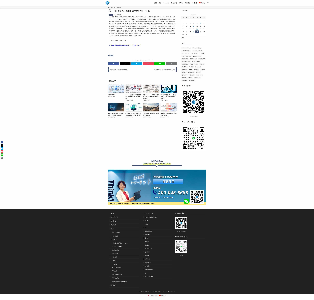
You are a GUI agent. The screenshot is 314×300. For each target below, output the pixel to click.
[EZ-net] (107, 3)
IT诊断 (114, 260)
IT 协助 (189, 48)
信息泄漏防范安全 (186, 61)
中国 (183, 56)
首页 (112, 213)
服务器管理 (184, 69)
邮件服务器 (184, 80)
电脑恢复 (196, 69)
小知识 (111, 14)
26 (193, 32)
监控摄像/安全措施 (117, 274)
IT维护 (146, 224)
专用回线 (114, 257)
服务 (112, 229)
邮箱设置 (147, 266)
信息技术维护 (193, 58)
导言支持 (202, 64)
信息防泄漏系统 (196, 61)
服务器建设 (198, 67)
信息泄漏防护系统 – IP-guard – (121, 243)
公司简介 (113, 221)
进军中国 (190, 77)
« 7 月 (182, 38)
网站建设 (114, 271)
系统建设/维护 (148, 231)
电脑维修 (203, 69)
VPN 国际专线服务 (196, 48)
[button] (113, 63)
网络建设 (184, 77)
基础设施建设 (185, 64)
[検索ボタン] (208, 3)
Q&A (146, 227)
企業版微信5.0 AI (197, 56)
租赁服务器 (191, 75)
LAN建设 (114, 264)
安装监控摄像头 (194, 64)
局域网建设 (184, 67)
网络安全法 (115, 236)
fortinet (183, 48)
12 (193, 26)
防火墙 (115, 239)
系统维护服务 (199, 75)
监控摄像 (147, 245)
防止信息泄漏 (148, 248)
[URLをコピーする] (171, 63)
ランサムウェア (185, 53)
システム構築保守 (186, 50)
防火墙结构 (191, 80)
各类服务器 (115, 253)
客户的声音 (114, 217)
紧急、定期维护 (116, 232)
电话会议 (184, 72)
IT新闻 (146, 220)
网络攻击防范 (115, 278)
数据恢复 (191, 67)
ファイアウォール (117, 246)
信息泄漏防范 (202, 58)
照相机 (190, 69)
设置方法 (147, 241)
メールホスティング (197, 50)
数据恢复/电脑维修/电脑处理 (119, 281)
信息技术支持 (185, 58)
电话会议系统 (191, 72)
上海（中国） (194, 53)
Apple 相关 (147, 234)
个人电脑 (202, 53)
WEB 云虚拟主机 (149, 276)
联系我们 (113, 225)
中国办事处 (188, 56)
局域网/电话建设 (149, 269)
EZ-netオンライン (149, 213)
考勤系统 (147, 259)
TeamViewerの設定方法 (151, 217)
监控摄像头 (184, 75)
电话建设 (198, 72)
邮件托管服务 (197, 77)
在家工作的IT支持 (116, 267)
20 (197, 29)
